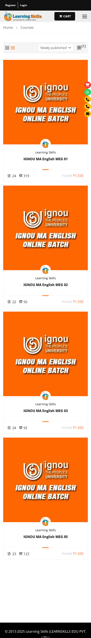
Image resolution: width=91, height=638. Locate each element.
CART (66, 16)
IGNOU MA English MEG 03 (45, 410)
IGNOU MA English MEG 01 (45, 159)
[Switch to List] (13, 48)
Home (8, 27)
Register (10, 5)
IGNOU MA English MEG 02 (45, 284)
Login (23, 5)
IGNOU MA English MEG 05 (45, 536)
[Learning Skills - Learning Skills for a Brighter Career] (23, 16)
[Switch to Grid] (7, 48)
